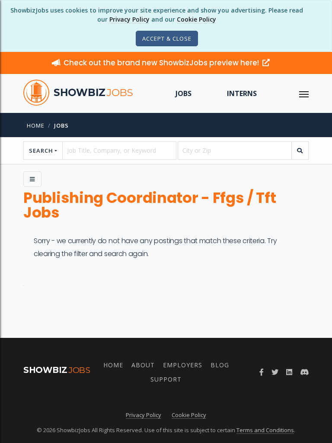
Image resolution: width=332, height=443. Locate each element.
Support (166, 379)
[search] (300, 150)
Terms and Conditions (265, 430)
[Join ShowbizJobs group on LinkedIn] (289, 372)
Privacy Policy (129, 19)
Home (36, 125)
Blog (220, 365)
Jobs (184, 93)
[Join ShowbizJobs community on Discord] (304, 372)
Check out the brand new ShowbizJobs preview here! (162, 63)
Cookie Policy (196, 19)
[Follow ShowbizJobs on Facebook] (261, 372)
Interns (242, 93)
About (143, 365)
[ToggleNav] (304, 93)
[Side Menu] (32, 179)
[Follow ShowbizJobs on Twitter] (274, 372)
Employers (182, 365)
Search (41, 150)
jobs (61, 125)
